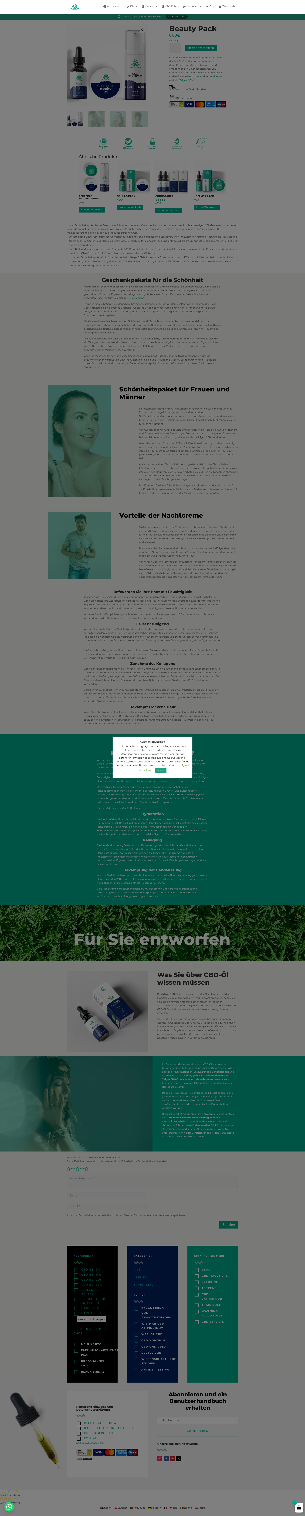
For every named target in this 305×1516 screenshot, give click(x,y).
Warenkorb (228, 6)
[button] (9, 1507)
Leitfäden (192, 6)
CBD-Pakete (172, 6)
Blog (211, 6)
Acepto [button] (161, 770)
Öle (131, 6)
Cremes (149, 6)
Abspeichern (114, 6)
